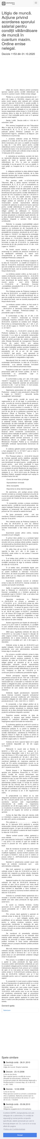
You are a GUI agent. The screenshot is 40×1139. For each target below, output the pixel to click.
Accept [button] (20, 1135)
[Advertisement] (20, 74)
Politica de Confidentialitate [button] (14, 1129)
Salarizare (6, 1010)
